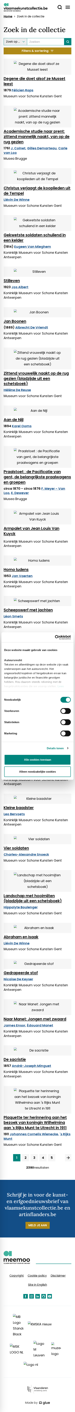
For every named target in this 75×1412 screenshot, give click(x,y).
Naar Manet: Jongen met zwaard (35, 1019)
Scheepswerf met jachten (28, 610)
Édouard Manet (40, 1025)
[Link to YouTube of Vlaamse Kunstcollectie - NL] (49, 1296)
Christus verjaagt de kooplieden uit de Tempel (37, 190)
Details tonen (55, 748)
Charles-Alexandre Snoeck (26, 854)
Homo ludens (16, 569)
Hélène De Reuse (17, 390)
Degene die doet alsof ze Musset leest (34, 81)
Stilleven (12, 280)
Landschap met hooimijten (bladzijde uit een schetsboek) (33, 898)
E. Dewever (20, 493)
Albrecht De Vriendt (31, 327)
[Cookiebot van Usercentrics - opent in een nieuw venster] (55, 637)
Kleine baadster (19, 807)
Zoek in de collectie (30, 16)
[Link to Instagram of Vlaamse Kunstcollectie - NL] (31, 1296)
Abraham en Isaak (21, 937)
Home (8, 16)
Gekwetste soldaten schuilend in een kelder (35, 237)
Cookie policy (37, 1276)
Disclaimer (58, 1276)
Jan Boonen (15, 321)
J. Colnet (18, 148)
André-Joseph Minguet (31, 1065)
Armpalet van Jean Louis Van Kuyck (31, 531)
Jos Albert (19, 287)
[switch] (65, 711)
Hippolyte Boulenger (21, 907)
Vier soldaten (16, 848)
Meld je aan (37, 1225)
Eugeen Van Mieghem (32, 246)
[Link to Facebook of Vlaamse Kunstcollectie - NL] (25, 1296)
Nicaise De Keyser (18, 979)
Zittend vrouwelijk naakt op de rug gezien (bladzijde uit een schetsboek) (36, 378)
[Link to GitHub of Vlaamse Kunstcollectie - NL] (43, 1296)
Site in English (37, 1285)
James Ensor (14, 1025)
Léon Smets (13, 616)
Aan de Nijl (13, 419)
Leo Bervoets (14, 814)
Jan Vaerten (22, 576)
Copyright (16, 1276)
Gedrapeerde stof (21, 972)
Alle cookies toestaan (37, 759)
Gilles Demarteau (42, 148)
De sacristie (15, 1059)
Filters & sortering (35, 51)
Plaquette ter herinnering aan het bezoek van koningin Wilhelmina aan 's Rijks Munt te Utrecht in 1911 (35, 1123)
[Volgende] (68, 1157)
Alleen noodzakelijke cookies (37, 771)
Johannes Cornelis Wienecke (34, 1134)
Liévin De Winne (16, 199)
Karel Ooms (21, 426)
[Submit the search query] (67, 41)
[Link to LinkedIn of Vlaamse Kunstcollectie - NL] (37, 1296)
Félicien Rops (22, 90)
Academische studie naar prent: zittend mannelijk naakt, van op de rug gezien (37, 136)
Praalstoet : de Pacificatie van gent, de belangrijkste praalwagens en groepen (37, 477)
